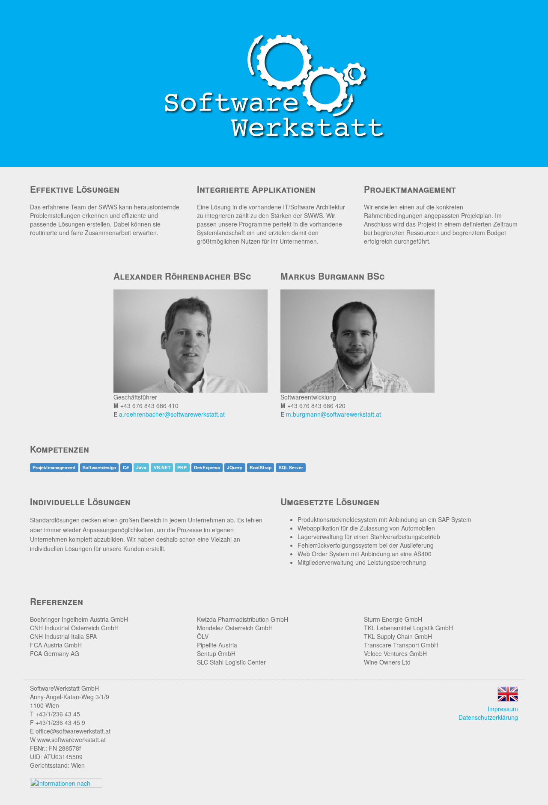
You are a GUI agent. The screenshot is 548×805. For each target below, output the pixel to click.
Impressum (503, 708)
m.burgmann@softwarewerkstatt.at (333, 414)
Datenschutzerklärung (488, 717)
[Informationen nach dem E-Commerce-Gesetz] (66, 782)
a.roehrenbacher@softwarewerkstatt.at (172, 414)
